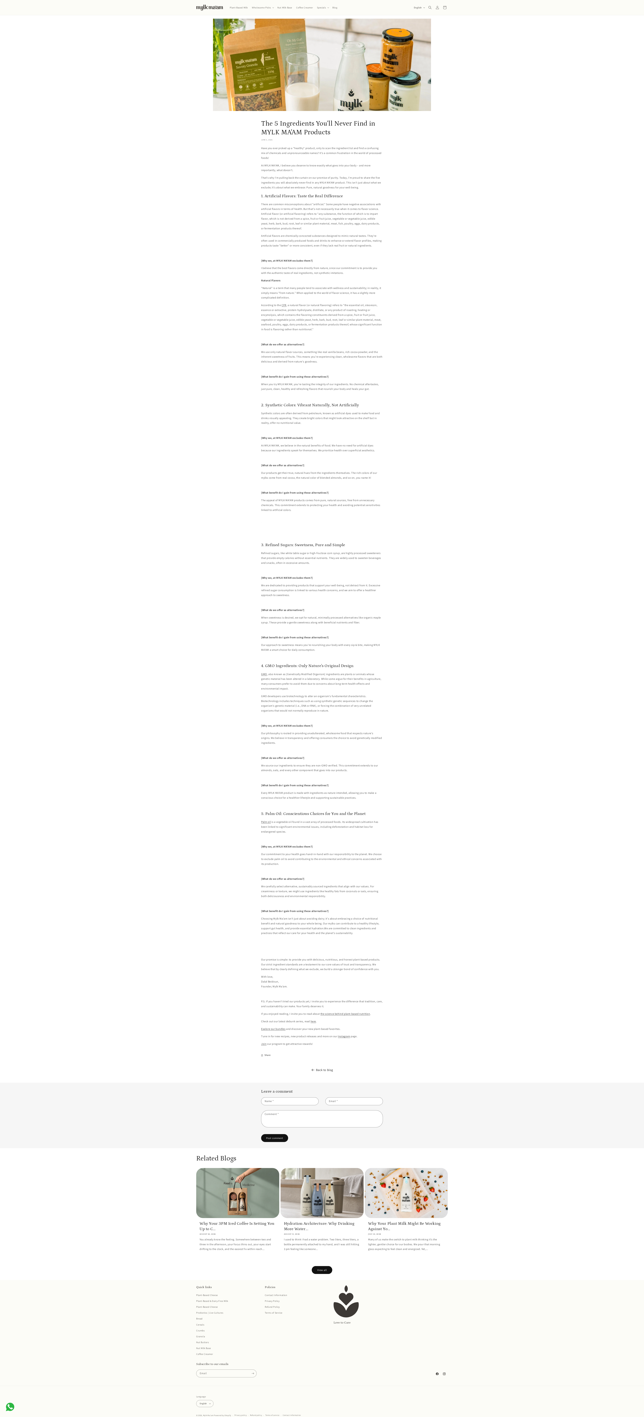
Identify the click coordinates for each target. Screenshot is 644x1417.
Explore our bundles (273, 1029)
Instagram (344, 1036)
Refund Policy (272, 1306)
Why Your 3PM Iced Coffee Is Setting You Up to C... (237, 1226)
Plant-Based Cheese (207, 1295)
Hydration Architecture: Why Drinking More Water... (319, 1226)
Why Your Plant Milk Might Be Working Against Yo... (404, 1226)
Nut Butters (202, 1342)
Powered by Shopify (222, 1415)
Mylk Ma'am (208, 1415)
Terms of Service (273, 1312)
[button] (262, 7)
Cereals (200, 1324)
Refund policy (256, 1415)
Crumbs (200, 1330)
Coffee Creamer (204, 1354)
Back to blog (324, 1070)
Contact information (292, 1415)
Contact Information (276, 1295)
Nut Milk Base (203, 1348)
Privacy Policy (272, 1300)
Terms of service (272, 1415)
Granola (200, 1336)
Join (263, 1044)
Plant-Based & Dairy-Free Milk (212, 1300)
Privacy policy (240, 1415)
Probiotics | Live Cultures (209, 1312)
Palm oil (266, 822)
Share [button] (267, 1055)
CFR (284, 305)
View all (322, 1270)
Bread (199, 1318)
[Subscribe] (252, 1373)
